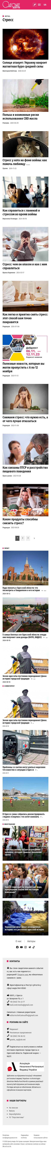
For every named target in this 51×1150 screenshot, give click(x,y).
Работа (12, 1111)
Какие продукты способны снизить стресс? (20, 521)
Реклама (6, 123)
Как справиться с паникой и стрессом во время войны (21, 212)
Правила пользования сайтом (41, 1136)
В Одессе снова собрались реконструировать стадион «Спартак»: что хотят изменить (24, 815)
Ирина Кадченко (9, 273)
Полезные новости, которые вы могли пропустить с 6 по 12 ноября (23, 367)
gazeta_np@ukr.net (18, 1039)
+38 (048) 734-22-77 (17, 1002)
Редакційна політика (24, 1136)
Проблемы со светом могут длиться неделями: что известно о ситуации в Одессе (24, 768)
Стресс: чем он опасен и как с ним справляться (25, 266)
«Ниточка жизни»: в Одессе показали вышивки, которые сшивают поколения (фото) (23, 852)
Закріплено (34, 4)
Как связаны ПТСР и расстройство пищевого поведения (25, 469)
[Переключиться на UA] (45, 5)
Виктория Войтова (10, 71)
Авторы (31, 941)
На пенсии (13, 1108)
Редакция (6, 327)
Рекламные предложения (20, 1032)
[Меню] (40, 4)
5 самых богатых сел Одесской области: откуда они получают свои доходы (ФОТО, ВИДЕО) (24, 636)
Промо (5, 168)
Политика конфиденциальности (10, 1136)
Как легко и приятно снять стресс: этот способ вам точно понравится (25, 318)
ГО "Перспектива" (16, 1117)
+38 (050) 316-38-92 (17, 1036)
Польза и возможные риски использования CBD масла (21, 116)
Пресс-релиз (7, 476)
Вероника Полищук (10, 219)
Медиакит (14, 1029)
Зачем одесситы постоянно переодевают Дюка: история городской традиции (25, 677)
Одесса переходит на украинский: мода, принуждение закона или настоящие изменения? (23, 890)
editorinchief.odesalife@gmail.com (24, 1015)
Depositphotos (15, 1114)
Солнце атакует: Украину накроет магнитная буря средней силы (25, 64)
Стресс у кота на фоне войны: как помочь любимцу (25, 162)
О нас (19, 941)
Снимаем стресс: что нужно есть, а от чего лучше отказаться (25, 419)
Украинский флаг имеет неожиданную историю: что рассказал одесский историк (24, 928)
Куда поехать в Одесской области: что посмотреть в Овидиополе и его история (21, 589)
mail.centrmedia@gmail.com (21, 1005)
